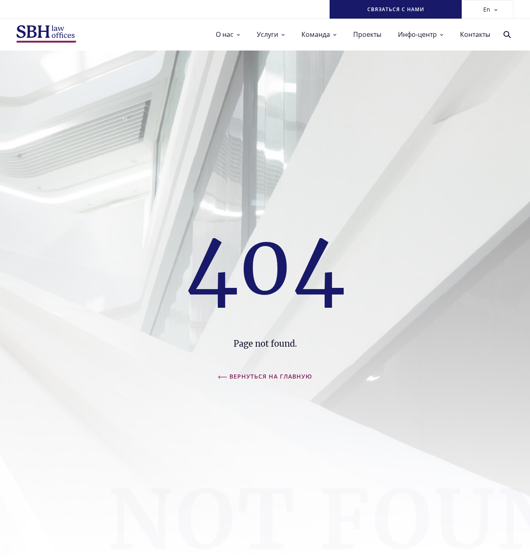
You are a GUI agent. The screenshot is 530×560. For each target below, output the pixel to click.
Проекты (367, 34)
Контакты (475, 34)
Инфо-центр (417, 34)
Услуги (267, 34)
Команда (315, 34)
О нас (225, 34)
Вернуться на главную (270, 376)
